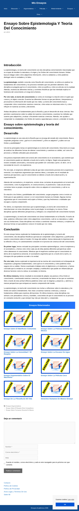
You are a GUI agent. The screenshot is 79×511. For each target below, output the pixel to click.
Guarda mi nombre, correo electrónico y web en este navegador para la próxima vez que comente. (38, 463)
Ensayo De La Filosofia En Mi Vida (18, 399)
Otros (38, 14)
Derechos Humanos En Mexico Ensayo (57, 399)
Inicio (5, 8)
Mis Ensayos (39, 3)
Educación (14, 8)
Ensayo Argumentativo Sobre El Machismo (17, 376)
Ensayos (70, 8)
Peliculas (42, 8)
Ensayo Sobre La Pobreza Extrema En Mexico (56, 330)
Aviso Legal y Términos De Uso (15, 492)
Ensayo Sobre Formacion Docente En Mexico (20, 410)
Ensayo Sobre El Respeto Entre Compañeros (20, 408)
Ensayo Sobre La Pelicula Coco (54, 375)
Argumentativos (29, 8)
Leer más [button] (71, 499)
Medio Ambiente (56, 8)
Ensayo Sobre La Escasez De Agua (55, 352)
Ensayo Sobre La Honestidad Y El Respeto (18, 353)
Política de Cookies (11, 486)
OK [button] (65, 504)
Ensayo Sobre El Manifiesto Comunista (20, 329)
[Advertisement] (39, 49)
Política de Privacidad (12, 489)
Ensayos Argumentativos (13, 406)
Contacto (7, 483)
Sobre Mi (7, 495)
